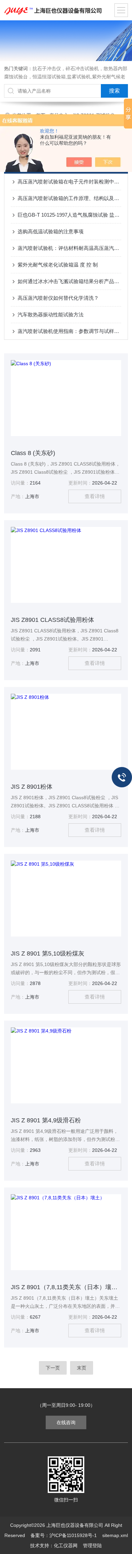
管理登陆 (92, 1545)
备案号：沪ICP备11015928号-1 (63, 1535)
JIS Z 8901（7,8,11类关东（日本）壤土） (66, 1287)
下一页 (53, 1368)
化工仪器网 (66, 1545)
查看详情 (95, 496)
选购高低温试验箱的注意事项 (51, 231)
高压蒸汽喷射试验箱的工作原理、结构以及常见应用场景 (70, 198)
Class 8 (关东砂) (33, 453)
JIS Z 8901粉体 (31, 786)
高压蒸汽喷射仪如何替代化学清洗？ (58, 298)
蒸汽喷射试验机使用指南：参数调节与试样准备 (70, 331)
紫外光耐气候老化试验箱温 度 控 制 (58, 265)
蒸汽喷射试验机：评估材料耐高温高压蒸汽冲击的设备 (70, 248)
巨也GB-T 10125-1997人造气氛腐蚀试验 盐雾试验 (70, 215)
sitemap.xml (115, 1535)
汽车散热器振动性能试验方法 (51, 314)
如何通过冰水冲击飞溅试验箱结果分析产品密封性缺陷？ (70, 281)
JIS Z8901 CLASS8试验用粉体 (52, 619)
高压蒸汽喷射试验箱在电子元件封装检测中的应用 (70, 181)
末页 (81, 1368)
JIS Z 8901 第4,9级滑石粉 (46, 1120)
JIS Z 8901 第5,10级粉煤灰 (47, 953)
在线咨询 (66, 1422)
